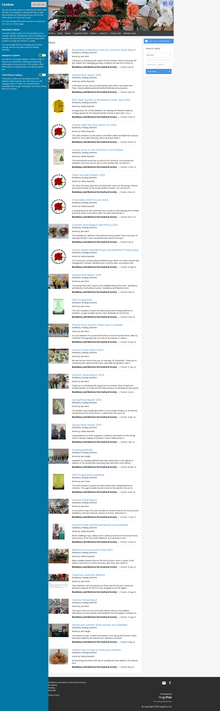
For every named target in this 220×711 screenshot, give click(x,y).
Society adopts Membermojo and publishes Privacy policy (105, 250)
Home (51, 33)
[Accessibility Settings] (171, 3)
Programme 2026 (80, 33)
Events (68, 33)
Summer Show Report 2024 (88, 375)
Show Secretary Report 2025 (88, 175)
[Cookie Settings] (164, 3)
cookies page (18, 24)
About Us (104, 33)
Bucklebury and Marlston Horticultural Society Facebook (170, 683)
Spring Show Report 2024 (86, 399)
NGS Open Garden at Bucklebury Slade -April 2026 (101, 100)
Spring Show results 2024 (86, 425)
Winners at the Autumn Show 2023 (92, 550)
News (60, 33)
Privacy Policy (53, 695)
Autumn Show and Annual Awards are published (100, 525)
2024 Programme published (88, 475)
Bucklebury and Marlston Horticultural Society (83, 15)
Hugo (165, 697)
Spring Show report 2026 (86, 75)
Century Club (115, 33)
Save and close (39, 4)
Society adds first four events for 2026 (94, 125)
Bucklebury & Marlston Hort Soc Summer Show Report (104, 50)
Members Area (129, 33)
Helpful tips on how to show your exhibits (96, 650)
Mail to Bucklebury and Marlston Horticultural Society (164, 683)
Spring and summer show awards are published (99, 625)
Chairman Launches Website (88, 575)
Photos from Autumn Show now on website (97, 325)
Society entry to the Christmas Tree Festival (97, 150)
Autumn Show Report (84, 500)
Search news (153, 48)
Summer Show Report (85, 600)
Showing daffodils (82, 450)
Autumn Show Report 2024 (87, 350)
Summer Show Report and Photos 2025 (95, 225)
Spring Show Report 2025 (86, 275)
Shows (93, 33)
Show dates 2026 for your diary (90, 200)
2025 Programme (82, 300)
